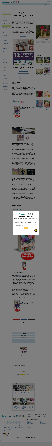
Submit (26, 227)
